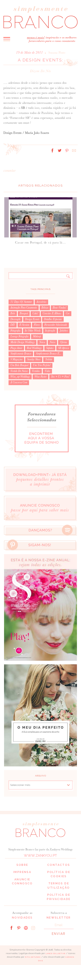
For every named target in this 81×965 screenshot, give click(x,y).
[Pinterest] (18, 927)
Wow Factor (40, 376)
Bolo (12, 313)
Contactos (58, 864)
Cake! (35, 313)
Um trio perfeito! (42, 365)
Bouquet (24, 313)
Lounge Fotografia (19, 336)
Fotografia (15, 330)
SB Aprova (63, 348)
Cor (68, 313)
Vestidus (36, 371)
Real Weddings (34, 348)
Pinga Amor (16, 348)
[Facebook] (11, 927)
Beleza (44, 307)
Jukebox (64, 330)
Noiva (42, 342)
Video (47, 371)
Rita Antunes (33, 957)
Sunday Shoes (33, 359)
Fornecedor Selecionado (55, 324)
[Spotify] (26, 927)
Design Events (32, 319)
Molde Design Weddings (22, 342)
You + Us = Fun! (60, 376)
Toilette (48, 359)
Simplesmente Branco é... (48, 353)
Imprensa (22, 872)
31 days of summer (21, 301)
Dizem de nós (40, 71)
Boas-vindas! (59, 307)
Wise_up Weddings (20, 376)
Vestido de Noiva (18, 371)
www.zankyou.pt (40, 856)
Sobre (22, 864)
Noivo (52, 342)
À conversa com (18, 382)
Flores (37, 324)
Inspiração (50, 330)
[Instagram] (33, 927)
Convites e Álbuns (52, 313)
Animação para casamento (23, 307)
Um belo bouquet (19, 365)
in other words (32, 330)
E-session (24, 324)
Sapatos (50, 348)
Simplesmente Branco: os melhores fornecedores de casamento (40, 16)
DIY (12, 324)
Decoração (15, 319)
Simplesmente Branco (20, 353)
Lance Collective (55, 953)
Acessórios (41, 301)
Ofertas (63, 342)
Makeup (37, 336)
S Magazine (16, 359)
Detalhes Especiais (53, 319)
